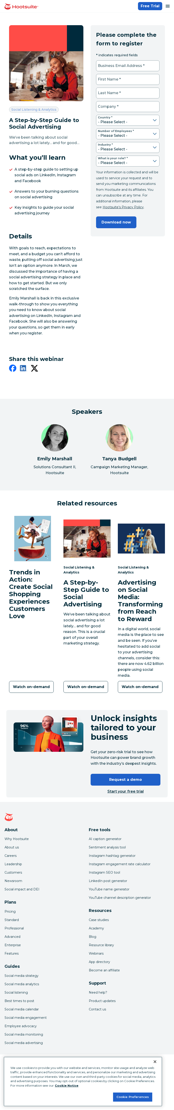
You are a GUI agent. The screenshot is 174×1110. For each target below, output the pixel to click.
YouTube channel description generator (120, 898)
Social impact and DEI (22, 889)
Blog (92, 937)
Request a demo (125, 779)
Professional (14, 928)
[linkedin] (23, 369)
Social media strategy (22, 976)
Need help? (98, 992)
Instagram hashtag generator (112, 856)
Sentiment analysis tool (107, 847)
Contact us (97, 1009)
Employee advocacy (21, 1026)
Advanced (12, 937)
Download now (116, 222)
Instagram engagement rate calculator (119, 864)
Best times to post (19, 1001)
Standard (12, 920)
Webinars (96, 953)
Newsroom (13, 881)
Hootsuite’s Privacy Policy (123, 207)
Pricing (10, 911)
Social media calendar (22, 1009)
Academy (96, 928)
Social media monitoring (24, 1034)
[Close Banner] (155, 1062)
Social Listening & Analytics (33, 109)
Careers (11, 856)
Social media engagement (26, 1018)
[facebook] (12, 369)
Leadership (13, 864)
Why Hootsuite (17, 839)
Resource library (101, 945)
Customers (13, 872)
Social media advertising (24, 1043)
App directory (99, 962)
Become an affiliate (104, 970)
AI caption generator (105, 839)
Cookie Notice (66, 1085)
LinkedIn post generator (108, 881)
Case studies (99, 920)
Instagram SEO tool (104, 872)
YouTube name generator (109, 889)
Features (12, 953)
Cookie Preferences (132, 1097)
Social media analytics (22, 984)
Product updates (102, 1001)
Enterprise (13, 945)
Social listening (16, 992)
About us (12, 847)
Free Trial (150, 6)
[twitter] (34, 369)
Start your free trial (125, 791)
